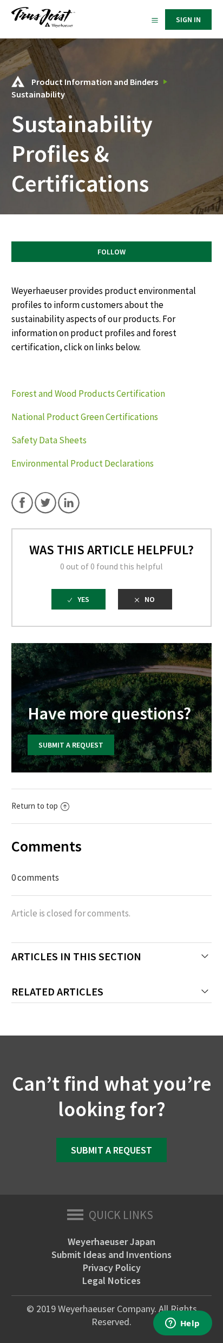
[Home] (43, 24)
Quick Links (121, 1214)
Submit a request (70, 745)
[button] (155, 20)
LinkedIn (69, 503)
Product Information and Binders (94, 81)
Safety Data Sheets (49, 440)
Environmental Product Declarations (82, 463)
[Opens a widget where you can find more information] (182, 1324)
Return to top (34, 806)
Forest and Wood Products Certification (88, 393)
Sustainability (38, 94)
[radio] (78, 599)
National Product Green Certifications (84, 417)
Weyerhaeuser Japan (111, 1241)
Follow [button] (111, 252)
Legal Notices (111, 1280)
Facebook (22, 503)
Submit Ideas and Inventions (111, 1254)
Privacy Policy (112, 1267)
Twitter (45, 503)
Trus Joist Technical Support (17, 81)
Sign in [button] (188, 19)
